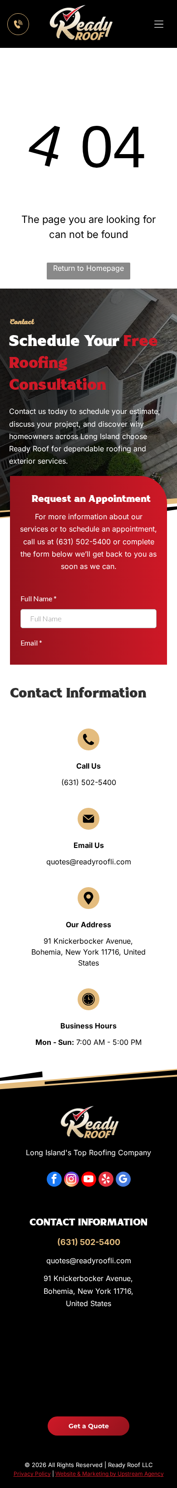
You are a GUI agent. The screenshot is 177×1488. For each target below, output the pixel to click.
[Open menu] (159, 24)
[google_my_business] (123, 1180)
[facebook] (54, 1180)
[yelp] (105, 1180)
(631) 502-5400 (88, 782)
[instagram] (71, 1180)
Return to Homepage (88, 268)
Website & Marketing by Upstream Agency (109, 1473)
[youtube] (88, 1180)
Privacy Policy (32, 1473)
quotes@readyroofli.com (88, 861)
